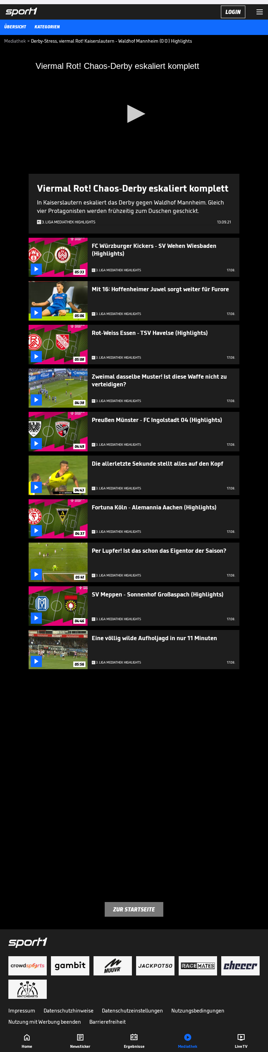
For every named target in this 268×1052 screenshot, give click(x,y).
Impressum (21, 1010)
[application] (134, 114)
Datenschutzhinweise (69, 1010)
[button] (134, 113)
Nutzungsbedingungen (197, 1010)
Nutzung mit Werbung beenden (44, 1021)
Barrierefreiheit (107, 1021)
